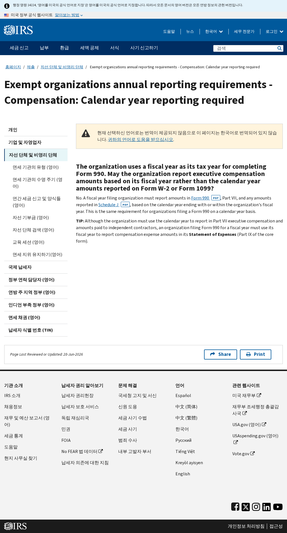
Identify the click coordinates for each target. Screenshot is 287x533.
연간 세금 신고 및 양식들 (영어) (37, 202)
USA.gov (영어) (246, 425)
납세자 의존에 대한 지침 (85, 463)
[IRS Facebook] (235, 505)
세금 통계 (13, 436)
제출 (31, 67)
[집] (18, 27)
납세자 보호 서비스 (80, 407)
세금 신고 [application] (19, 48)
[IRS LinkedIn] (266, 505)
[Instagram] (256, 505)
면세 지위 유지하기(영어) (37, 254)
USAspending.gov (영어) (255, 436)
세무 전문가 (244, 31)
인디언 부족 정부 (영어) (31, 305)
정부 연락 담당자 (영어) (31, 280)
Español (183, 395)
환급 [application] (64, 48)
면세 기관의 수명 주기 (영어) (38, 183)
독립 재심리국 (75, 418)
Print (259, 354)
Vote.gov (240, 454)
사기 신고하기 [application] (144, 48)
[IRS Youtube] (278, 505)
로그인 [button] (272, 31)
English (182, 474)
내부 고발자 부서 (134, 451)
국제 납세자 (20, 267)
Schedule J (113, 205)
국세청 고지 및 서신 (137, 395)
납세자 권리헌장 (77, 395)
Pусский (183, 440)
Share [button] (224, 354)
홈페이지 (13, 67)
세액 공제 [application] (89, 48)
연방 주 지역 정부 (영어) (31, 292)
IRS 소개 (12, 395)
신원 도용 (127, 407)
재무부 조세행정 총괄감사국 (255, 410)
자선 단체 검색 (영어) (33, 230)
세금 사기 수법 (132, 418)
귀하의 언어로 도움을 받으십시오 (140, 139)
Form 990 (205, 198)
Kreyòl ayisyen (189, 463)
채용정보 (13, 407)
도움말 (169, 31)
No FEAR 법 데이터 (79, 451)
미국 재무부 (244, 395)
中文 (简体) (186, 407)
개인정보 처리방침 (246, 526)
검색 (279, 48)
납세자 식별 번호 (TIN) (30, 330)
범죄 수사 (127, 440)
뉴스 (190, 31)
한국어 (211, 31)
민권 (65, 429)
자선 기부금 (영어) (31, 217)
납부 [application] (44, 48)
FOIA (66, 440)
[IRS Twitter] (246, 505)
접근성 (276, 526)
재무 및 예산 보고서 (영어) (27, 421)
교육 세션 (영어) (28, 242)
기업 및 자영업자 (24, 142)
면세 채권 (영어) (24, 317)
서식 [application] (114, 48)
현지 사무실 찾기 (20, 458)
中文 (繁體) (186, 418)
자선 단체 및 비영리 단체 (62, 67)
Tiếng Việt (185, 451)
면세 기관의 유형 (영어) (36, 167)
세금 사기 (127, 429)
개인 (12, 130)
